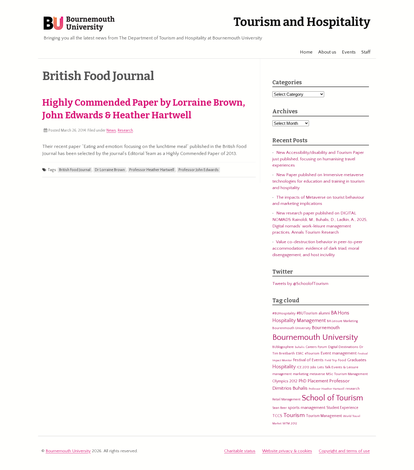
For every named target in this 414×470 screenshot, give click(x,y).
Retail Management (286, 399)
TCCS (277, 416)
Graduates (356, 360)
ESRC (300, 353)
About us (327, 52)
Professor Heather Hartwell (151, 170)
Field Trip (331, 360)
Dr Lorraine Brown (110, 170)
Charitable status (239, 451)
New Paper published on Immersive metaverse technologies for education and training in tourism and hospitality (318, 181)
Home (306, 52)
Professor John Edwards (199, 170)
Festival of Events (308, 360)
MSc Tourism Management (347, 374)
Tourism (294, 415)
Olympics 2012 (284, 381)
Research (125, 130)
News (111, 130)
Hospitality (284, 367)
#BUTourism (307, 313)
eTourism (312, 353)
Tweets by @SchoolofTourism (300, 283)
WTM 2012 (289, 423)
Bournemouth (326, 327)
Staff (365, 52)
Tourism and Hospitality (301, 22)
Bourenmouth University (291, 328)
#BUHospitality (283, 313)
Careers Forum (316, 347)
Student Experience (342, 407)
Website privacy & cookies (287, 451)
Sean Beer (279, 408)
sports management (306, 407)
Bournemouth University (79, 24)
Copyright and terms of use (344, 451)
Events (349, 52)
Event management (338, 353)
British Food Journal (74, 170)
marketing (300, 374)
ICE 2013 (303, 367)
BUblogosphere (283, 347)
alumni (324, 313)
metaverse (317, 374)
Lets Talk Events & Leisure (337, 367)
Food (342, 360)
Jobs (313, 367)
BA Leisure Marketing (342, 321)
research (353, 389)
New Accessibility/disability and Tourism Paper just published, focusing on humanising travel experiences (318, 159)
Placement (318, 380)
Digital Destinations (343, 347)
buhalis (299, 347)
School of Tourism (332, 398)
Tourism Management (324, 416)
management (282, 374)
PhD (302, 381)
